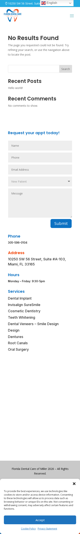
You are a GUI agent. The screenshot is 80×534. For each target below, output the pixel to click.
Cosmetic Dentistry (24, 311)
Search (65, 69)
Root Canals (18, 343)
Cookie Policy (28, 528)
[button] (74, 484)
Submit (61, 223)
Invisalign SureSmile (24, 305)
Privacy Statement (47, 528)
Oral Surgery (18, 349)
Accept (40, 520)
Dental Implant (20, 298)
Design (13, 330)
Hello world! (15, 88)
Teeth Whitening (21, 317)
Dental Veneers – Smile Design (33, 324)
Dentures (15, 337)
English (51, 2)
